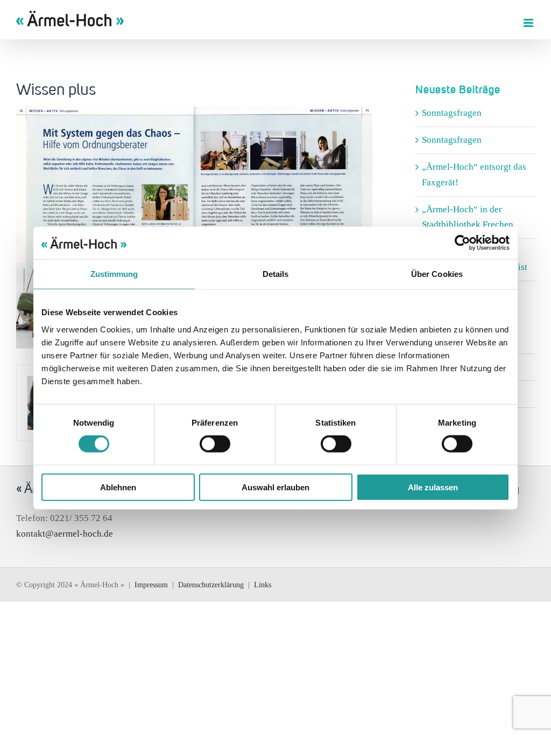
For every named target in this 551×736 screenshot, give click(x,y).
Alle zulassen (433, 486)
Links (262, 585)
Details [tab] (276, 274)
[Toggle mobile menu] (529, 23)
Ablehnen (118, 486)
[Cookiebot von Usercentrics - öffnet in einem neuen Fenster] (462, 243)
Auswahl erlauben (275, 486)
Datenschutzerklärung (211, 585)
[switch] (215, 444)
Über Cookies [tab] (437, 274)
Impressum (151, 585)
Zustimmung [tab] (114, 274)
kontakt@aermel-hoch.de (64, 534)
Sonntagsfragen (452, 113)
